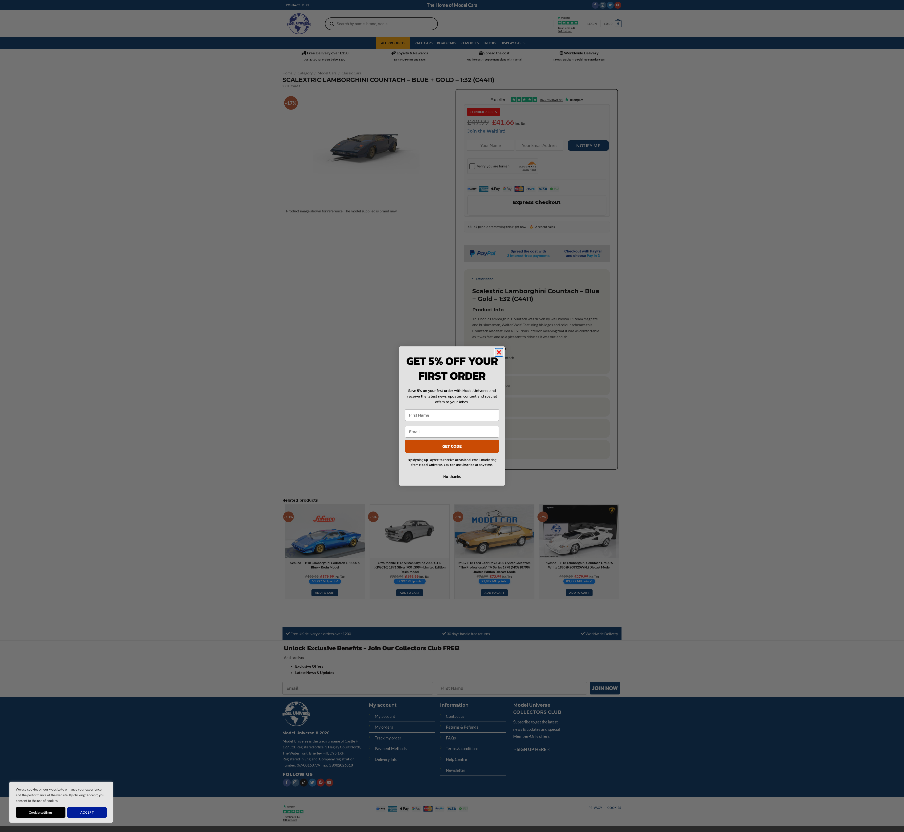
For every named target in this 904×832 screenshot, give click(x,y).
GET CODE (452, 446)
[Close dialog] (499, 352)
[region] (61, 802)
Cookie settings (40, 812)
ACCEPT (87, 812)
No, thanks (452, 476)
